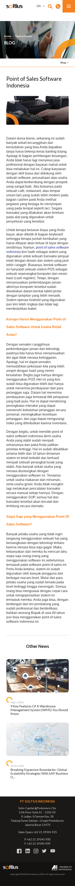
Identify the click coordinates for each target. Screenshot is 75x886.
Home (7, 36)
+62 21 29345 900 (38, 839)
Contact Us (58, 6)
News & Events (23, 36)
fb (19, 851)
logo (14, 6)
